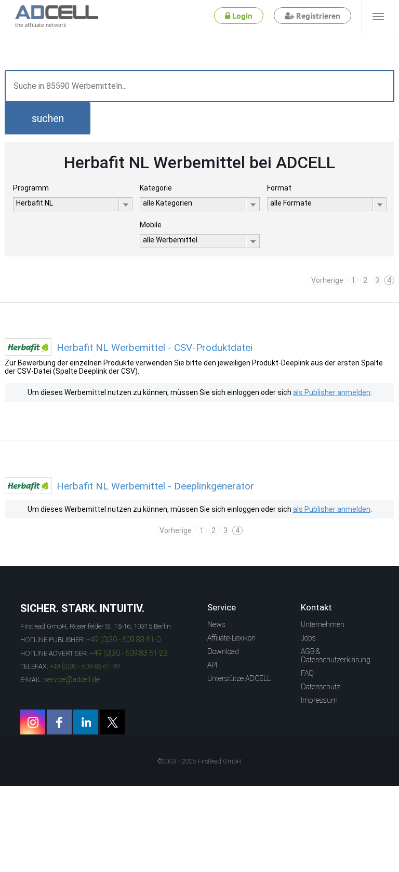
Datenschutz (320, 687)
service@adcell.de (72, 679)
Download (223, 651)
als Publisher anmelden (331, 392)
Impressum (319, 700)
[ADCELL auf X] (112, 722)
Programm (31, 188)
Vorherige (327, 280)
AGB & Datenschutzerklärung (335, 655)
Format (279, 188)
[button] (47, 118)
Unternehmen (322, 624)
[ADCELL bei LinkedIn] (85, 722)
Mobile (151, 225)
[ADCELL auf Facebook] (59, 722)
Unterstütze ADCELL (239, 678)
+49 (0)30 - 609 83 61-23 (128, 653)
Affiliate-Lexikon (231, 638)
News (216, 624)
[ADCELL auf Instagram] (32, 722)
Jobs (308, 638)
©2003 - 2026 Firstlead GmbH (199, 761)
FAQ (307, 673)
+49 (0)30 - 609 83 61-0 (123, 639)
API (212, 665)
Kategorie (156, 188)
